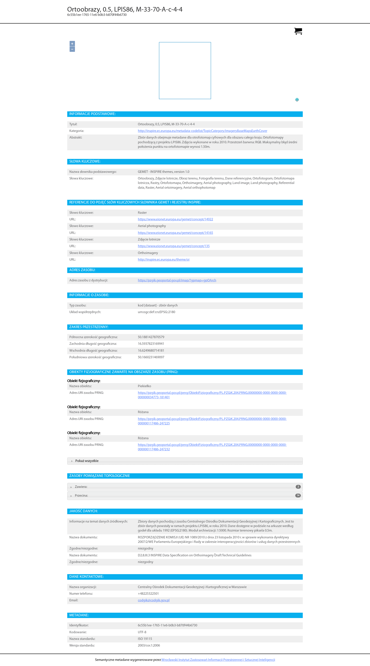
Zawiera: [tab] (187, 487)
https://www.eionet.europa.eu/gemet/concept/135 (174, 246)
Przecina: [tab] (187, 495)
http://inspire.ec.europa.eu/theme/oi (163, 259)
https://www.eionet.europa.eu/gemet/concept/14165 (175, 233)
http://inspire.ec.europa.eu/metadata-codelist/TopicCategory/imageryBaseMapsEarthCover (202, 131)
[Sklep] (298, 31)
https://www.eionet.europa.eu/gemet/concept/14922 (175, 219)
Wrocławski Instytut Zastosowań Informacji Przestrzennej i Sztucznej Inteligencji (218, 660)
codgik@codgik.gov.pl (154, 600)
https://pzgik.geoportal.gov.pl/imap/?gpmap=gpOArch (177, 280)
